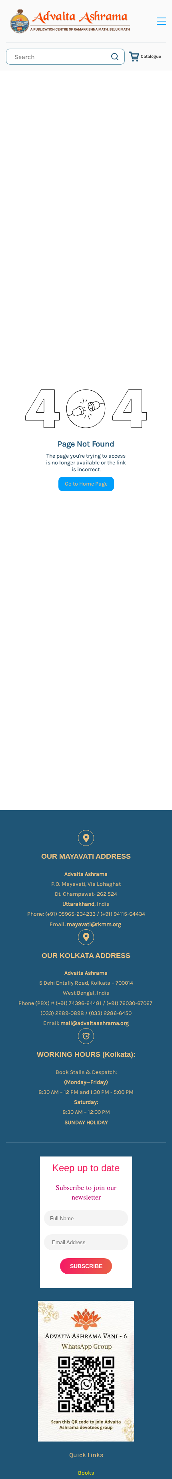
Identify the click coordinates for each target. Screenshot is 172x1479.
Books (86, 1472)
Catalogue (151, 56)
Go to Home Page (86, 483)
